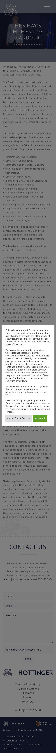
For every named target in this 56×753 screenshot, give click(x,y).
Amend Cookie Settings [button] (18, 418)
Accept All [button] (40, 418)
